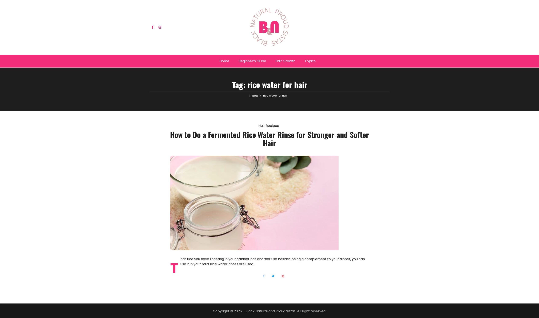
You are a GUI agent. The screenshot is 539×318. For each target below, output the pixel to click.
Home (224, 61)
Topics (310, 61)
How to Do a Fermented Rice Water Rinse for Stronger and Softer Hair (269, 138)
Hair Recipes (268, 126)
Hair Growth (285, 61)
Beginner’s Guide (252, 61)
